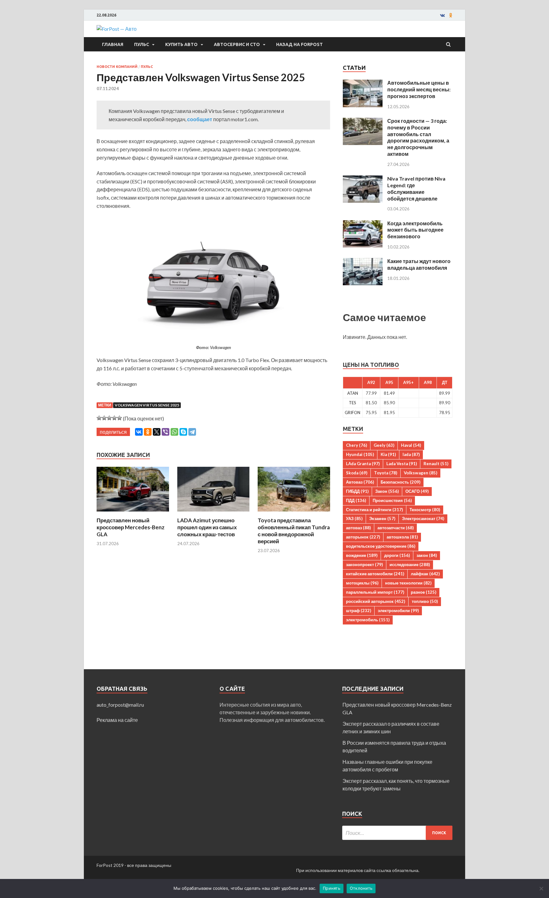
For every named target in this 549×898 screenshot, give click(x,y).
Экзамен (382, 518)
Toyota (385, 472)
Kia (388, 454)
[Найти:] (397, 833)
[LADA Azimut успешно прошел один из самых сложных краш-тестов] (213, 513)
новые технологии (408, 582)
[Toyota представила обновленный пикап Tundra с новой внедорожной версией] (294, 513)
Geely (384, 445)
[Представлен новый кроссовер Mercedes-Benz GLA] (133, 513)
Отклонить (361, 888)
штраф (358, 610)
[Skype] (183, 432)
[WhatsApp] (174, 432)
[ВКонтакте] (139, 432)
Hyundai (360, 454)
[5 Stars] (119, 417)
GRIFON (352, 412)
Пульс (141, 44)
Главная (112, 44)
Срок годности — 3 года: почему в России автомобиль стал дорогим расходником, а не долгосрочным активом (418, 137)
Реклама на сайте (117, 720)
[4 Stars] (114, 417)
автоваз (358, 527)
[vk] (442, 15)
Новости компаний (117, 67)
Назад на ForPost (299, 44)
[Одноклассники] (148, 432)
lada (411, 454)
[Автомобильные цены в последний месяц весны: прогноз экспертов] (363, 83)
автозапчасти (395, 527)
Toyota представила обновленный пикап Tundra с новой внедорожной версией (294, 531)
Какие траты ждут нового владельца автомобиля (419, 264)
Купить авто (181, 44)
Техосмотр (425, 509)
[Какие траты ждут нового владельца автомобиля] (363, 262)
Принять (331, 888)
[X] (156, 432)
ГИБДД (357, 491)
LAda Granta (363, 463)
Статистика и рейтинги (374, 509)
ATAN (352, 393)
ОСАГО (417, 491)
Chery (356, 445)
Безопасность (400, 482)
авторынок (363, 536)
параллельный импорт (375, 592)
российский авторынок (375, 601)
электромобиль (368, 619)
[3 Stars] (109, 417)
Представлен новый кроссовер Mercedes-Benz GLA (131, 527)
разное (423, 592)
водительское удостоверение (380, 546)
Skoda (356, 472)
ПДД (356, 500)
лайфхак (425, 573)
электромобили (398, 610)
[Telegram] (192, 432)
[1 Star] (99, 417)
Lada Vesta (401, 463)
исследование (410, 564)
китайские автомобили (375, 573)
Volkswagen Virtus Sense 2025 (147, 405)
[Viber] (165, 432)
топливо (425, 601)
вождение (361, 555)
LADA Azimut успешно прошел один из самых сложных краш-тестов (207, 527)
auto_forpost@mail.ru (120, 705)
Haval (411, 445)
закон (427, 555)
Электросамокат (423, 518)
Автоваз (360, 482)
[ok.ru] (451, 15)
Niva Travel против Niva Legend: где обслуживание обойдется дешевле (416, 188)
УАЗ (354, 518)
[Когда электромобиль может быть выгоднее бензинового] (363, 224)
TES (352, 402)
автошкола (402, 536)
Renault (436, 463)
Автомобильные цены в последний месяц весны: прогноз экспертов (419, 89)
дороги (397, 555)
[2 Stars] (104, 417)
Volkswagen (420, 472)
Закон (387, 491)
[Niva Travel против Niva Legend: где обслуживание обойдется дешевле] (363, 179)
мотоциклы (362, 582)
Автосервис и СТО (237, 44)
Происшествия (392, 500)
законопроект (364, 564)
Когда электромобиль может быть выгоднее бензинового (415, 230)
